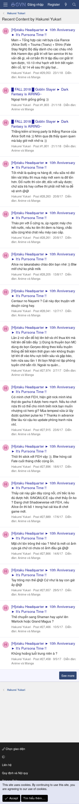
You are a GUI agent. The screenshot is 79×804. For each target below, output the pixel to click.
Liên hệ (7, 765)
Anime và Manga (29, 77)
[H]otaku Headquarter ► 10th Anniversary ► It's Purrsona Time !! (43, 32)
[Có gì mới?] (66, 4)
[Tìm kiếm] (74, 4)
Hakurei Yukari (21, 73)
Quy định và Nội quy (15, 773)
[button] (39, 757)
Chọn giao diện (15, 749)
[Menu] (5, 4)
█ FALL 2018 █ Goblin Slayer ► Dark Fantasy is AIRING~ (39, 92)
